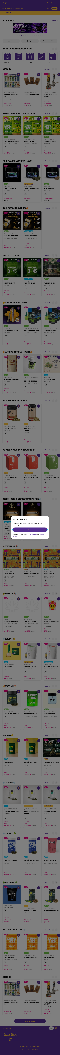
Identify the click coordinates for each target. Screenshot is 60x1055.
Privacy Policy (33, 534)
